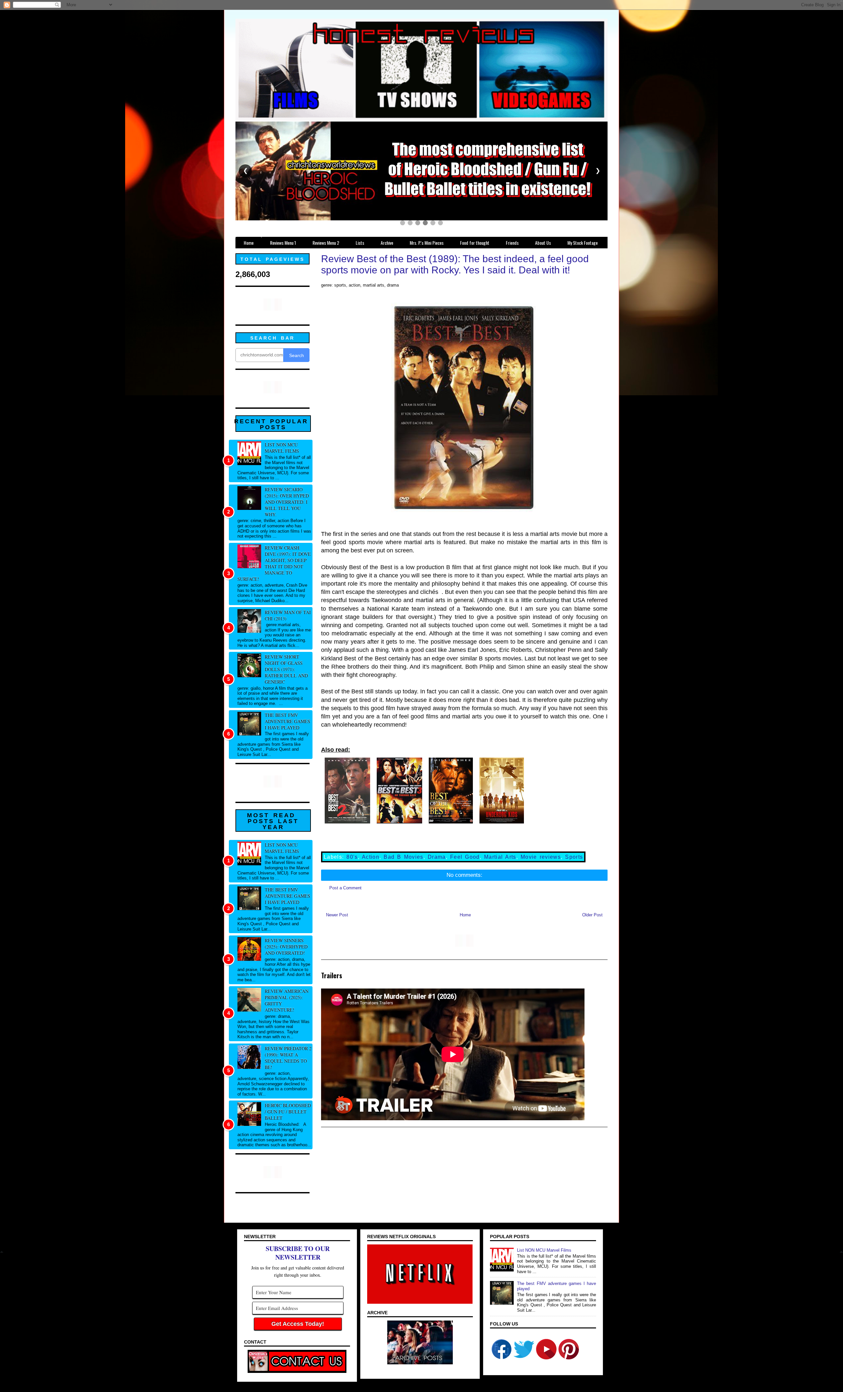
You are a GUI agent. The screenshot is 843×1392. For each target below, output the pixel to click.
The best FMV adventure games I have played (287, 721)
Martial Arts (500, 857)
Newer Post (337, 914)
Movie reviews (541, 857)
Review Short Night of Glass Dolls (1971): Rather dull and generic (286, 669)
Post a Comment (345, 887)
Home (465, 914)
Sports (574, 857)
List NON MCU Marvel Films (282, 447)
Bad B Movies (403, 857)
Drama (437, 857)
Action (370, 857)
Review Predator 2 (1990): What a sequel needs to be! (288, 1057)
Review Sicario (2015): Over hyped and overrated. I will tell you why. (287, 501)
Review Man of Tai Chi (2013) (288, 615)
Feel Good (465, 857)
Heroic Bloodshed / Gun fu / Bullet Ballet (288, 1111)
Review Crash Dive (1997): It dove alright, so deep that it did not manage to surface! (274, 563)
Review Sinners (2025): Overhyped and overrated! (286, 946)
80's (352, 857)
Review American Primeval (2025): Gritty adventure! (287, 1000)
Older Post (592, 914)
